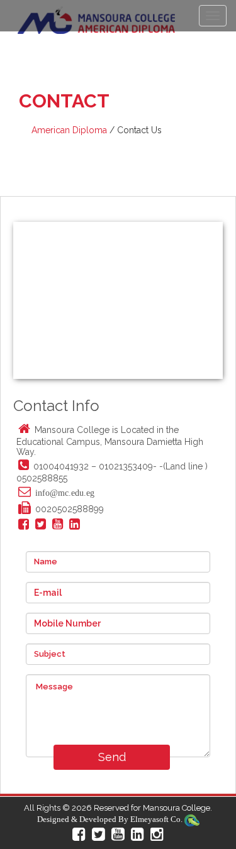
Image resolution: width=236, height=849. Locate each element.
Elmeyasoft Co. (156, 819)
